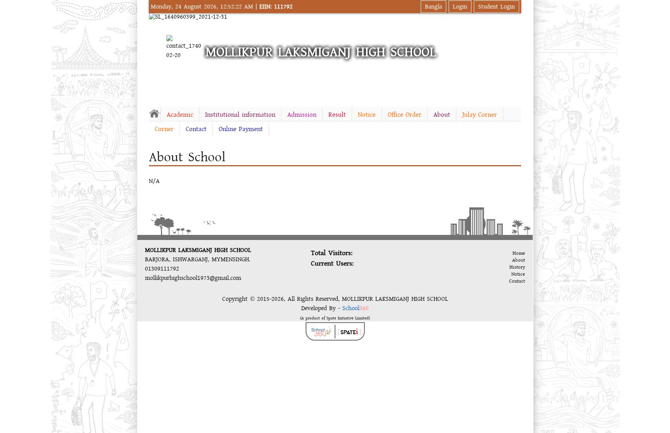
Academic (180, 114)
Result (337, 114)
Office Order (404, 114)
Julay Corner (479, 114)
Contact (196, 129)
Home (519, 253)
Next (513, 56)
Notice (367, 114)
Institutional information (240, 114)
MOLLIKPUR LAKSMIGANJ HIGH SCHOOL (320, 52)
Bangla (433, 6)
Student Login (496, 6)
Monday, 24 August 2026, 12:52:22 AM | (222, 6)
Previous (156, 56)
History (517, 267)
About (441, 114)
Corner (164, 129)
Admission (301, 114)
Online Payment (241, 129)
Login (460, 6)
